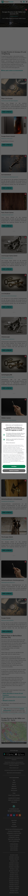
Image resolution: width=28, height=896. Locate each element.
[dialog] (14, 448)
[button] (14, 443)
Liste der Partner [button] (20, 452)
